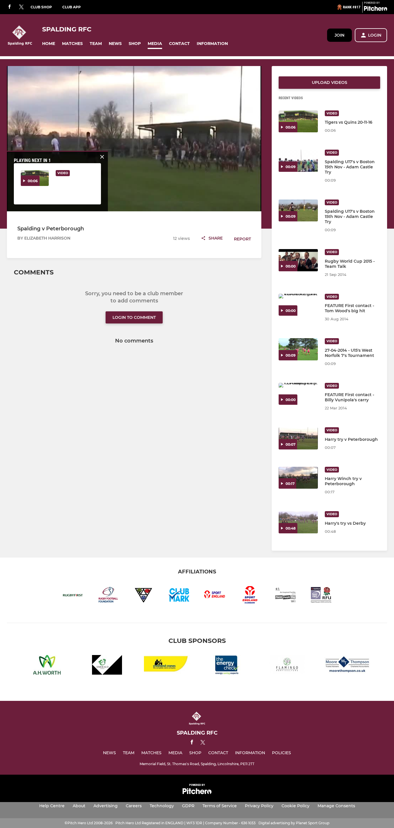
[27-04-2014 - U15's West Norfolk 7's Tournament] (298, 349)
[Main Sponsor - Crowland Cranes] (167, 666)
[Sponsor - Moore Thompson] (347, 666)
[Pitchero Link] (375, 9)
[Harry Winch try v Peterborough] (298, 478)
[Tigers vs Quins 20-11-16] (298, 121)
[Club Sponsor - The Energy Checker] (227, 666)
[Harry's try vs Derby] (298, 522)
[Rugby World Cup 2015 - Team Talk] (298, 260)
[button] (49, 43)
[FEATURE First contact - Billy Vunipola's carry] (298, 394)
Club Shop (41, 7)
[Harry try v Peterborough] (298, 438)
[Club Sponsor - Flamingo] (287, 666)
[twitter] (21, 7)
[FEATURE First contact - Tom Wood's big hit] (298, 305)
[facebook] (9, 7)
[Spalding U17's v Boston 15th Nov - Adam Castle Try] (298, 161)
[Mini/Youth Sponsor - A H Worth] (47, 666)
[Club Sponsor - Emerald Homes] (107, 666)
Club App (71, 7)
